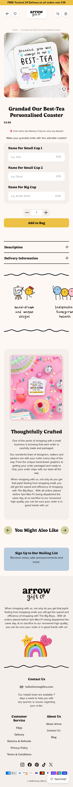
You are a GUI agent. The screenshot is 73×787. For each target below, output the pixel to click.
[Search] (58, 13)
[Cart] (66, 13)
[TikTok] (44, 765)
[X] (51, 765)
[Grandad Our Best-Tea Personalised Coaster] (36, 65)
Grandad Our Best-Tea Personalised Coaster (40, 30)
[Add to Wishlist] (64, 89)
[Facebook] (30, 765)
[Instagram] (22, 765)
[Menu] (7, 13)
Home (15, 30)
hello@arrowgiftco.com (39, 686)
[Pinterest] (37, 765)
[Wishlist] (15, 13)
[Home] (36, 13)
